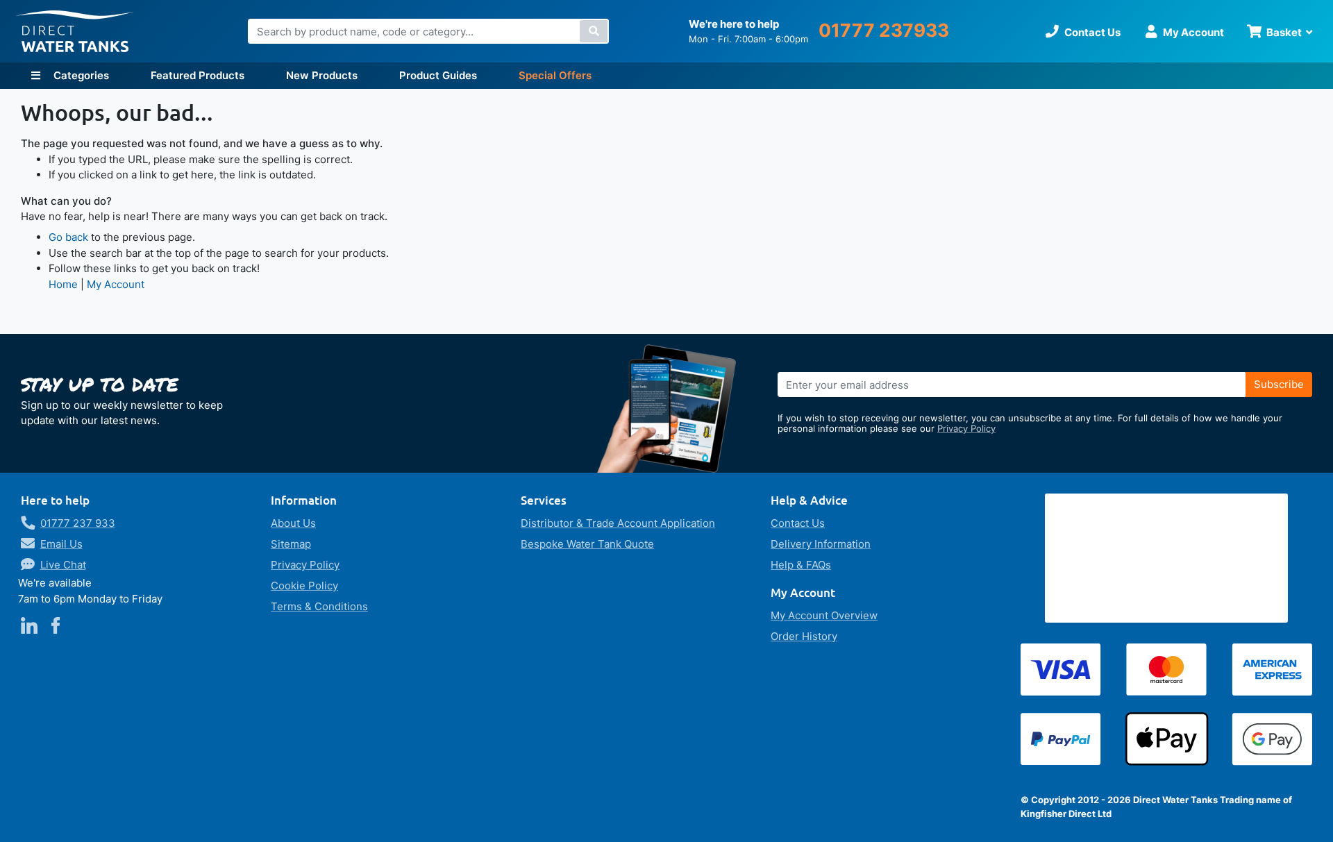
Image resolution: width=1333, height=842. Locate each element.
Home (63, 284)
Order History (804, 636)
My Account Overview (824, 615)
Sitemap (291, 543)
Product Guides (438, 75)
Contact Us (798, 523)
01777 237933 (884, 30)
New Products (322, 75)
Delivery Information (821, 543)
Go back (68, 237)
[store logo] (75, 32)
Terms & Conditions (319, 606)
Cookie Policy (304, 585)
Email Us (61, 543)
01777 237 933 (77, 523)
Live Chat (63, 564)
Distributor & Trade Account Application (618, 523)
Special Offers (555, 75)
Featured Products (197, 75)
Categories (80, 75)
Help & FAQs (801, 564)
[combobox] (428, 31)
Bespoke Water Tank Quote (587, 543)
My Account (115, 284)
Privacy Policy (966, 428)
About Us (293, 523)
